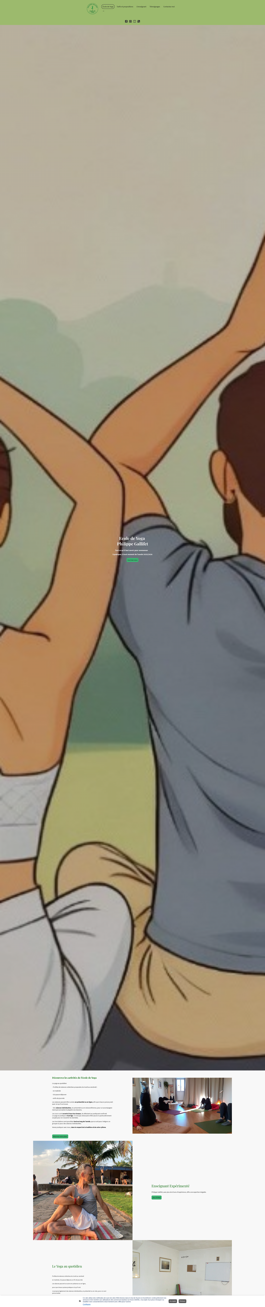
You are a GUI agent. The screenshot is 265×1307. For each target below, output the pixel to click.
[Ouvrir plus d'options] (103, 11)
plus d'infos (156, 1197)
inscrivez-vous (132, 560)
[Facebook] (126, 21)
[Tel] (138, 21)
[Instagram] (130, 21)
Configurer (87, 1304)
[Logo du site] (92, 9)
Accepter (173, 1301)
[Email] (134, 21)
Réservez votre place (60, 1136)
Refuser (182, 1301)
